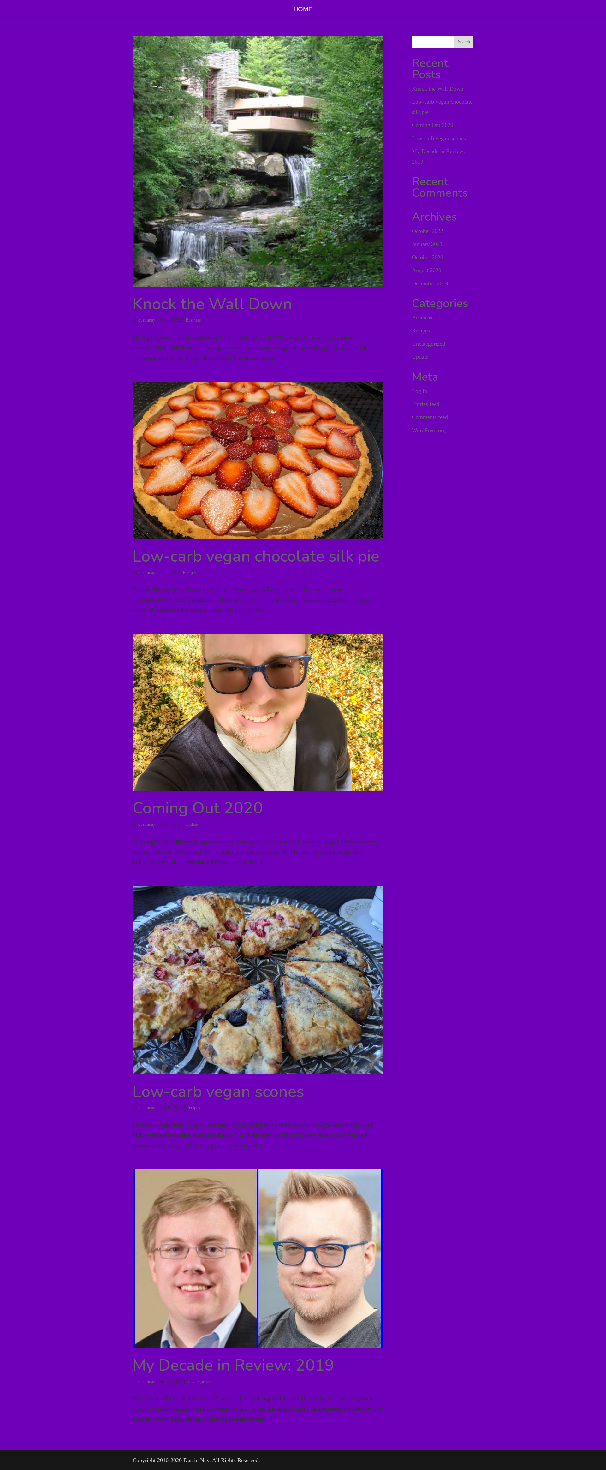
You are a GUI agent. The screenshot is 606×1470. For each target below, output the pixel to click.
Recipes (189, 572)
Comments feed (430, 417)
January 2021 (427, 244)
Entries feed (425, 404)
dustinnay (146, 320)
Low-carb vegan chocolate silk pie (256, 556)
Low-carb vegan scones (218, 1091)
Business (193, 320)
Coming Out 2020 (198, 808)
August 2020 (426, 270)
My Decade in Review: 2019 (234, 1365)
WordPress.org (429, 430)
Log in (419, 391)
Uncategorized (199, 1381)
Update (191, 824)
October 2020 (427, 257)
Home (303, 10)
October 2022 (427, 231)
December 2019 (430, 283)
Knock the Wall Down (212, 304)
